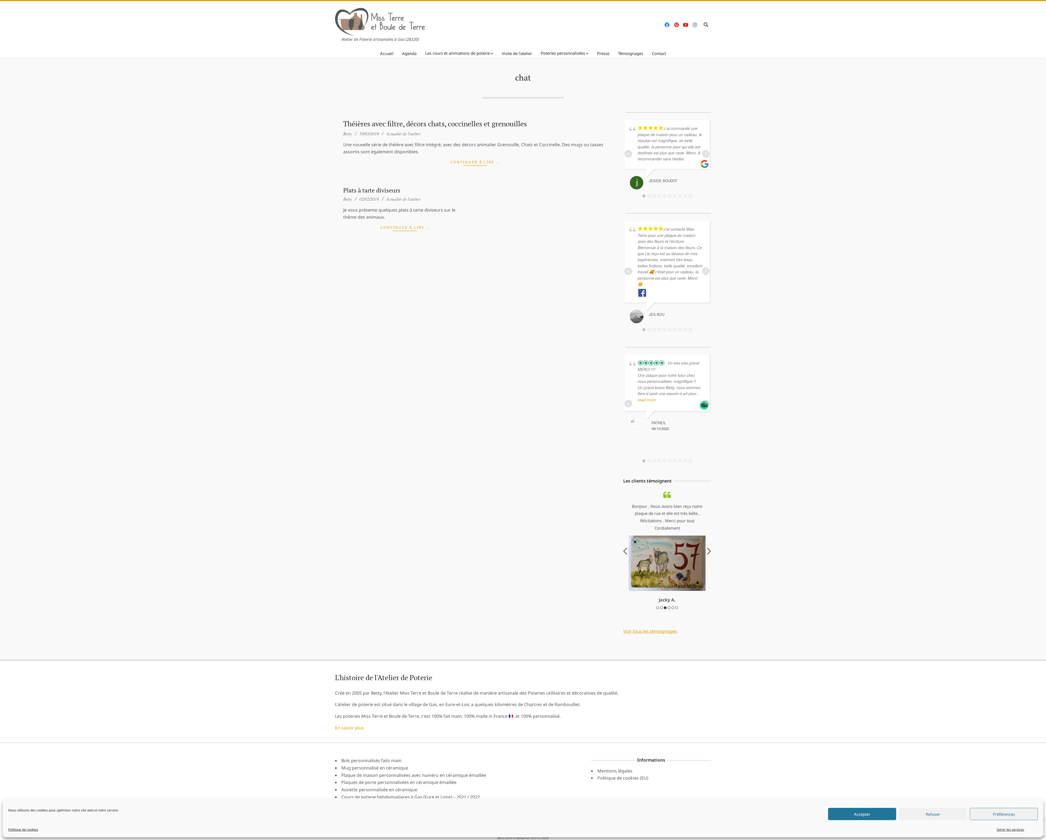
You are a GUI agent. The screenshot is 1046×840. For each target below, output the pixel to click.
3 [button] (665, 607)
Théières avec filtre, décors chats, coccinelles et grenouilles (435, 124)
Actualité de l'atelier (403, 133)
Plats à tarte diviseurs (371, 190)
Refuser (933, 814)
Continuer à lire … (475, 162)
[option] (667, 547)
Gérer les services (1010, 829)
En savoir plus (349, 728)
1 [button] (657, 607)
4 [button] (669, 607)
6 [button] (676, 607)
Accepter (862, 814)
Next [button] (709, 551)
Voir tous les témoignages (650, 631)
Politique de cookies (23, 829)
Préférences (1004, 814)
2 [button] (661, 607)
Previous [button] (625, 551)
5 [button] (672, 607)
